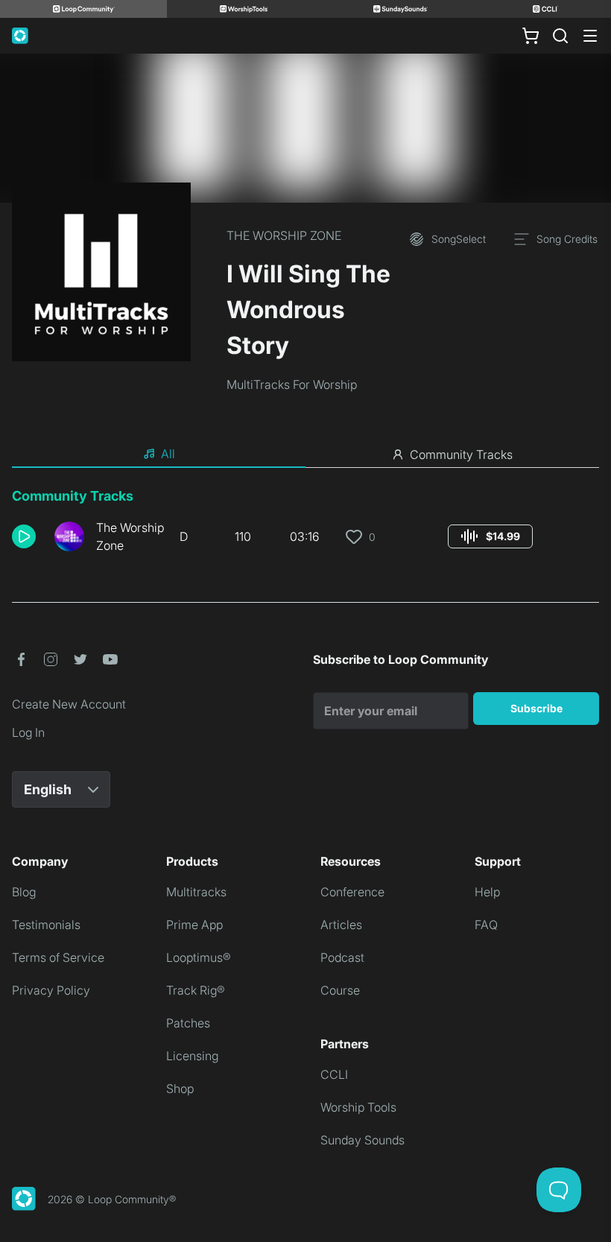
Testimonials (46, 924)
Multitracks (196, 891)
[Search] (560, 36)
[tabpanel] (305, 526)
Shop (180, 1088)
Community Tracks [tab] (461, 454)
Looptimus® (198, 957)
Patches (188, 1023)
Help (487, 891)
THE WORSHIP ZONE (284, 235)
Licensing (192, 1055)
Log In (28, 732)
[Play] (24, 536)
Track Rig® (195, 990)
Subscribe (536, 708)
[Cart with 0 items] (530, 36)
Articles (341, 924)
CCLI (334, 1074)
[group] (490, 536)
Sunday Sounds (362, 1139)
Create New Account (69, 704)
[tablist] (305, 454)
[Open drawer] (590, 36)
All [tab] (168, 453)
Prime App (194, 924)
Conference (352, 891)
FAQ (486, 924)
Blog (24, 891)
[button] (27, 536)
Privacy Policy (51, 990)
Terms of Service (58, 957)
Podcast (342, 957)
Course (340, 990)
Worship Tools (358, 1107)
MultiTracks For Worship (292, 384)
